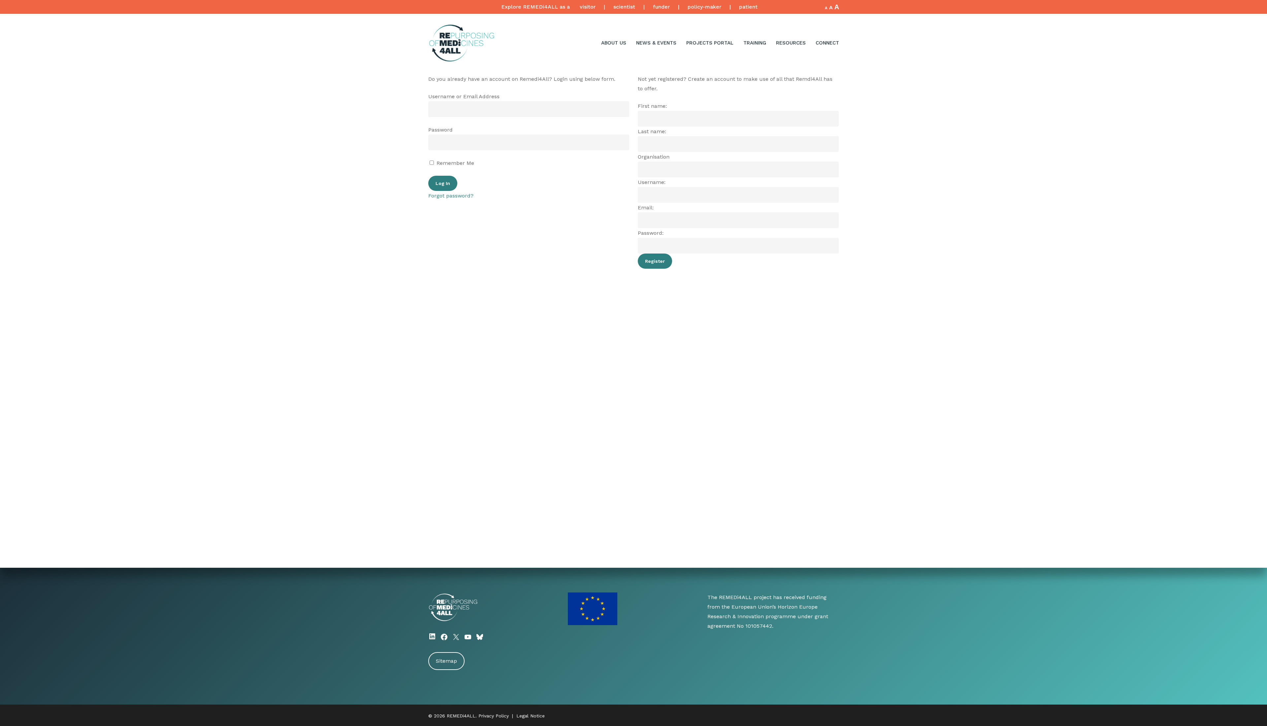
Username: (652, 182)
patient (748, 7)
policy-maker (704, 7)
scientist (624, 7)
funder (661, 7)
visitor (588, 7)
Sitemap (446, 661)
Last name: (652, 131)
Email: (646, 207)
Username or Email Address (464, 96)
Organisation (653, 157)
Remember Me (454, 163)
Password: (651, 233)
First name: (652, 106)
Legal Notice (530, 715)
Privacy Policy (493, 715)
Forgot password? (450, 196)
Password (440, 130)
